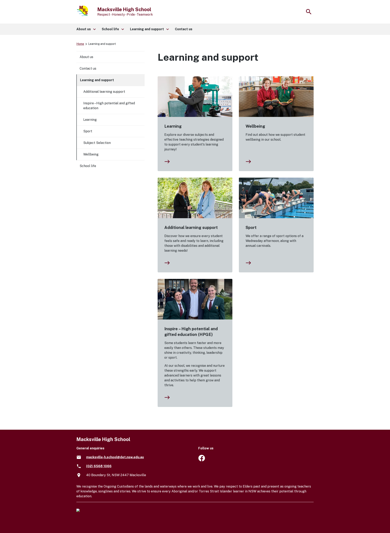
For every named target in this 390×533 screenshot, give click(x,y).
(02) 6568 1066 (99, 466)
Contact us (88, 68)
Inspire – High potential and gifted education (109, 105)
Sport (251, 227)
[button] (86, 29)
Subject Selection (97, 143)
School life (88, 166)
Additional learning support (191, 227)
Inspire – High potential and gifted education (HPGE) (191, 331)
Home (80, 43)
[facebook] (201, 460)
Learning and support (97, 80)
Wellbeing (255, 126)
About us (86, 57)
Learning (173, 126)
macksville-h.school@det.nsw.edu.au (115, 457)
